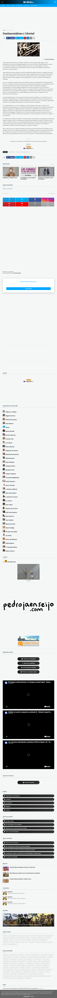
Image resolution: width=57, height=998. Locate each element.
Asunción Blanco (9, 30)
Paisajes (17, 942)
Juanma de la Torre (12, 508)
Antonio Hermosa (11, 419)
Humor (15, 940)
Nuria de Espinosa (11, 539)
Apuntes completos (29, 663)
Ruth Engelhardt (6, 971)
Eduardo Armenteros (12, 454)
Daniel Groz (22, 967)
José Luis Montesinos (22, 973)
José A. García (6, 973)
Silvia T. (12, 971)
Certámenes (14, 935)
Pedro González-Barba (45, 963)
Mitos (24, 940)
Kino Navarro (10, 516)
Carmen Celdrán (39, 965)
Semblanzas (38, 942)
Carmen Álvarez (11, 435)
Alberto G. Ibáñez (11, 412)
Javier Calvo (47, 971)
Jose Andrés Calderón (14, 967)
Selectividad (31, 942)
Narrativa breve (35, 940)
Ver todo (52, 163)
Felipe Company (11, 474)
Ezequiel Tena (10, 470)
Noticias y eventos (43, 940)
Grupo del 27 (47, 937)
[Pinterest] (24, 38)
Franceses (8, 799)
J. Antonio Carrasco (12, 497)
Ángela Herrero (10, 416)
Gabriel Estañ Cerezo (36, 967)
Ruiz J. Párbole (12, 978)
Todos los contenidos (29, 659)
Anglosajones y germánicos (13, 795)
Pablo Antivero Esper (41, 969)
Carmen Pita (9, 439)
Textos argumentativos (25, 151)
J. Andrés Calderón (11, 489)
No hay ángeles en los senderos (14, 824)
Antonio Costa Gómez (7, 956)
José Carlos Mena (11, 493)
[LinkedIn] (27, 38)
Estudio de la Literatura (20, 937)
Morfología (29, 940)
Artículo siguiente (51, 193)
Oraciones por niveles (29, 667)
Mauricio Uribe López (28, 976)
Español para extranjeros (48, 935)
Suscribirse (28, 288)
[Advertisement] (28, 626)
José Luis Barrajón (13, 973)
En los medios (34, 5)
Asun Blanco (9, 423)
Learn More (26, 996)
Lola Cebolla (9, 520)
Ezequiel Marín (10, 466)
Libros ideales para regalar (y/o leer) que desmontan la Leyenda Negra (25, 873)
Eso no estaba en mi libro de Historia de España (18, 846)
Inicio (4, 30)
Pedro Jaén (51, 954)
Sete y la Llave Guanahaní (12, 831)
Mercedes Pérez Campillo (38, 976)
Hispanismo (19, 5)
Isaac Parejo (34, 971)
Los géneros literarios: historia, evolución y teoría (20, 879)
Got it (32, 996)
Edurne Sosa (28, 967)
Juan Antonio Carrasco (35, 954)
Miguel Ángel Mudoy (25, 969)
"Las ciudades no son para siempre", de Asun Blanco (28, 178)
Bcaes (7, 427)
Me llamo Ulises (10, 821)
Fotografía (33, 937)
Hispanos (8, 806)
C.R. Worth (9, 443)
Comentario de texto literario (23, 935)
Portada (3, 5)
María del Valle (10, 524)
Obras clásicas (6, 942)
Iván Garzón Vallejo (45, 967)
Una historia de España (11, 857)
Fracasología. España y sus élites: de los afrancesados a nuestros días (23, 853)
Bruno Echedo (10, 431)
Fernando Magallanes (12, 477)
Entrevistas (40, 935)
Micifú (35, 961)
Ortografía (12, 942)
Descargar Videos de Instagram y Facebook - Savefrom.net (22, 867)
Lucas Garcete (40, 973)
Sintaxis (5, 944)
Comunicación (33, 935)
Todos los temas (29, 782)
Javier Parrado (10, 485)
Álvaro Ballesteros (20, 978)
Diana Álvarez (10, 447)
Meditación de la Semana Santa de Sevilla (16, 828)
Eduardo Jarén (10, 458)
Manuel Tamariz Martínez (8, 976)
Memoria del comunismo (12, 842)
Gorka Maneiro (10, 481)
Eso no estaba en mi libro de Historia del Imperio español (20, 849)
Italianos (8, 810)
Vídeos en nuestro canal (29, 672)
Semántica (43, 942)
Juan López (9, 504)
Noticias (13, 5)
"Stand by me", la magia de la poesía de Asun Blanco (45, 178)
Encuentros (26, 5)
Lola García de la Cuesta (32, 973)
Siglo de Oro (49, 942)
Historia (11, 940)
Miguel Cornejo (48, 976)
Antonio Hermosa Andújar (33, 956)
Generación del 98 (40, 937)
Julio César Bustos (11, 512)
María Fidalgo (10, 528)
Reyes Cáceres (10, 551)
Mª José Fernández (11, 531)
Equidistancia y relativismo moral (10, 177)
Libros (8, 5)
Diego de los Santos (12, 450)
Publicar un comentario (7, 188)
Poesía (22, 942)
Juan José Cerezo (6, 961)
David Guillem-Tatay (27, 971)
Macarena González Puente (8, 969)
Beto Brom (10, 891)
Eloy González (10, 462)
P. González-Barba (11, 547)
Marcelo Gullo (17, 969)
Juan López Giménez (37, 958)
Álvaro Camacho (46, 958)
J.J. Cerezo (9, 501)
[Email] (30, 38)
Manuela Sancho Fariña (18, 976)
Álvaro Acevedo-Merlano (21, 965)
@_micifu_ (9, 535)
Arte (9, 935)
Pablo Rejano (10, 543)
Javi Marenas (12, 562)
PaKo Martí (33, 969)
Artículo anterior (5, 193)
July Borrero (37, 963)
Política (18, 151)
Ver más (28, 580)
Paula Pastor (6, 978)
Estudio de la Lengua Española (9, 937)
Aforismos (5, 935)
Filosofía (28, 937)
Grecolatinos (9, 803)
